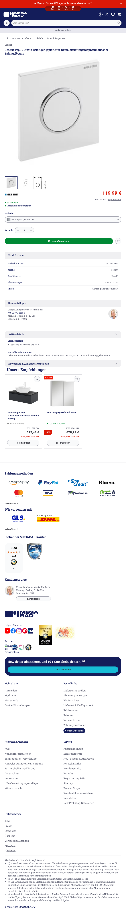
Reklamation (71, 710)
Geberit (27, 38)
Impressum (11, 778)
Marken (16, 38)
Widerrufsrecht (14, 788)
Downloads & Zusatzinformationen (28, 363)
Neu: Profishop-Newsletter (78, 803)
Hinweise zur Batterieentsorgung (24, 763)
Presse (8, 825)
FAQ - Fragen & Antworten (78, 758)
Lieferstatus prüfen (74, 690)
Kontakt (68, 773)
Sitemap (68, 783)
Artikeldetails (16, 334)
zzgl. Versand (38, 860)
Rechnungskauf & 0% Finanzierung (63, 30)
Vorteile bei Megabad (17, 840)
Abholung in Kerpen (75, 695)
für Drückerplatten (56, 38)
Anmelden (11, 690)
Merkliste (10, 695)
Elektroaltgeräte (72, 753)
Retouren (68, 715)
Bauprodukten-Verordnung (21, 758)
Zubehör (39, 38)
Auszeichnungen (73, 748)
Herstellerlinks (72, 763)
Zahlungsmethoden (74, 725)
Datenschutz (12, 773)
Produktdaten (16, 255)
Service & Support (18, 303)
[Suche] (119, 23)
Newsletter (69, 798)
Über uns (10, 835)
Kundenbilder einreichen (78, 793)
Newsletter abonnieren (46, 661)
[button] (11, 195)
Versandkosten (72, 720)
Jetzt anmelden (63, 669)
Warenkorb (11, 700)
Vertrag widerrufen (74, 730)
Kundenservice (72, 768)
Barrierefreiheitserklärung (20, 768)
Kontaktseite (33, 599)
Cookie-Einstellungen (17, 705)
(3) (83, 660)
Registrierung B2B (74, 778)
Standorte (10, 830)
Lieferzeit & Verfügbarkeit (78, 705)
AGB (7, 748)
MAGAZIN (10, 845)
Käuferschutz (71, 700)
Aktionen (10, 850)
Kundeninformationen (18, 753)
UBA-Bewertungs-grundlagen (22, 783)
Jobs (7, 821)
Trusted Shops (71, 788)
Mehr (85, 878)
